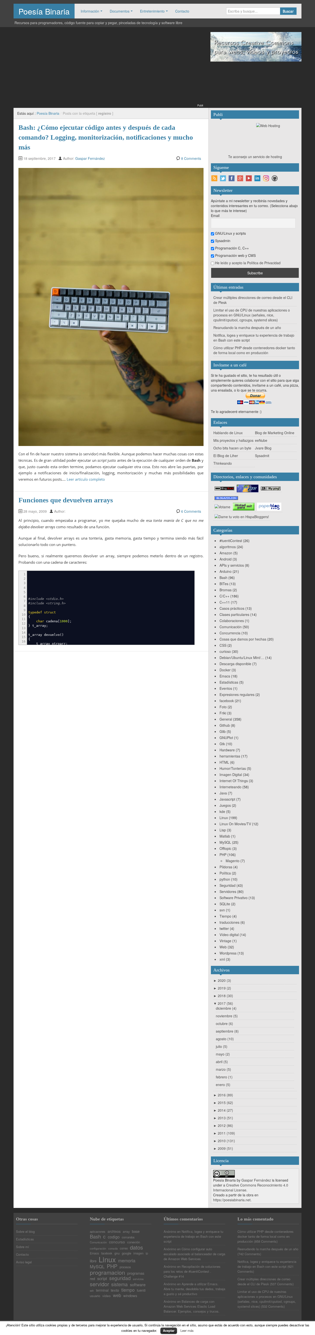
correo (124, 1248)
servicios (138, 1279)
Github (225, 725)
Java (223, 793)
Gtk (222, 743)
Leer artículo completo (86, 479)
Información (90, 11)
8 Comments (191, 158)
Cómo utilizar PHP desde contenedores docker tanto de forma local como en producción (254, 350)
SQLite (225, 903)
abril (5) (222, 1061)
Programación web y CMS (235, 255)
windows (130, 1296)
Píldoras (226, 866)
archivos (114, 1231)
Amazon (226, 552)
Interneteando (230, 786)
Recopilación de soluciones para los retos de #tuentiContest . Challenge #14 (192, 1271)
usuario (95, 1295)
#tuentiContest (231, 540)
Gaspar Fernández (90, 158)
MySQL (225, 842)
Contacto (182, 11)
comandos (128, 1237)
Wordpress (228, 953)
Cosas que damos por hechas (243, 639)
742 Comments (249, 1254)
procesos (125, 1267)
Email (215, 215)
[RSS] (214, 178)
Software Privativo (234, 897)
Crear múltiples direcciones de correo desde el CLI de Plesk (263, 1281)
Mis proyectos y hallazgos (233, 440)
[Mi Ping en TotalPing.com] (271, 488)
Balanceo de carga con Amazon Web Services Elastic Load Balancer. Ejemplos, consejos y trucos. (192, 1306)
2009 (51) (223, 1148)
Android (226, 559)
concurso (117, 1242)
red (92, 1279)
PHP (223, 854)
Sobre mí (22, 1246)
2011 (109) (224, 1133)
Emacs (225, 676)
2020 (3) (222, 980)
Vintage (225, 940)
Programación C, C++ (231, 248)
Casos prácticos (232, 608)
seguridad (120, 1278)
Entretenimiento (152, 11)
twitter (224, 928)
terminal (102, 1290)
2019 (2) (222, 988)
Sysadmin (222, 240)
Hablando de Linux (228, 432)
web (117, 1295)
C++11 (225, 602)
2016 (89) (223, 1094)
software (137, 1285)
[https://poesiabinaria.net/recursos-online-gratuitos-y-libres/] (255, 46)
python (225, 879)
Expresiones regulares (237, 694)
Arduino (226, 571)
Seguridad (228, 885)
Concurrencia (230, 632)
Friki (223, 712)
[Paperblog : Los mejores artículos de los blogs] (269, 506)
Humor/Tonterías (233, 768)
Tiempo (225, 916)
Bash (223, 577)
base (136, 1231)
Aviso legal (24, 1262)
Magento (232, 860)
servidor (99, 1284)
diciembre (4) (226, 1008)
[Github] (275, 178)
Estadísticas (229, 682)
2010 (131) (224, 1140)
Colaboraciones (232, 620)
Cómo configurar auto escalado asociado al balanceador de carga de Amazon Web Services (194, 1254)
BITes (224, 583)
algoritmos (228, 546)
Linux (224, 817)
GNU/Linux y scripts (230, 233)
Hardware (227, 749)
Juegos (225, 805)
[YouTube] (249, 178)
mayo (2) (223, 1054)
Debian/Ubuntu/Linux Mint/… (242, 657)
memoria (126, 1260)
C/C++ (224, 595)
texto (115, 1290)
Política (225, 873)
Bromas (226, 589)
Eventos (226, 688)
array (126, 1231)
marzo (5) (223, 1069)
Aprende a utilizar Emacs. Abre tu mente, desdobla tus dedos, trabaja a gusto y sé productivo (194, 1289)
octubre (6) (224, 1023)
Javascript (227, 799)
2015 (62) (223, 1102)
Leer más (187, 1330)
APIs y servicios (232, 565)
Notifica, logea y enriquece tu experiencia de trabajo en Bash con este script (193, 1236)
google (126, 1253)
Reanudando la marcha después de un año (247, 327)
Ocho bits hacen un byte (232, 447)
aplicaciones (97, 1231)
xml (222, 959)
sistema (119, 1284)
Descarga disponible (235, 663)
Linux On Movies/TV (235, 823)
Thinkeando (222, 463)
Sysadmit (262, 455)
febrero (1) (224, 1076)
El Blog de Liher (225, 455)
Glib (223, 731)
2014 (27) (223, 1110)
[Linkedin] (257, 178)
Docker (225, 669)
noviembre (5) (227, 1015)
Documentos (119, 11)
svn (222, 909)
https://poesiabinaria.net (232, 1199)
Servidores (228, 891)
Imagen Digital (231, 774)
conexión (133, 1242)
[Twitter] (223, 178)
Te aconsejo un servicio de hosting (255, 156)
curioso (225, 651)
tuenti (141, 1290)
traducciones (229, 922)
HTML (224, 762)
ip (147, 1253)
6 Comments (191, 511)
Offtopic (225, 848)
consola (113, 1248)
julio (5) (221, 1046)
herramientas (230, 756)
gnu (117, 1253)
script (102, 1278)
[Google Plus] (240, 178)
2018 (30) (223, 995)
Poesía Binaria (44, 11)
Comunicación (231, 626)
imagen (138, 1253)
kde (222, 811)
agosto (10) (225, 1038)
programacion (107, 1272)
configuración (98, 1248)
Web (223, 946)
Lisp (223, 829)
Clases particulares (234, 614)
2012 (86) (223, 1125)
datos (136, 1247)
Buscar (288, 11)
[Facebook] (232, 178)
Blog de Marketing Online (274, 432)
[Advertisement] (108, 68)
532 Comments (273, 1306)
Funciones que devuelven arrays (65, 500)
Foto (223, 706)
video (106, 1296)
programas (135, 1273)
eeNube (261, 440)
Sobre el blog (25, 1231)
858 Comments (266, 1241)
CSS (223, 645)
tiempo (128, 1289)
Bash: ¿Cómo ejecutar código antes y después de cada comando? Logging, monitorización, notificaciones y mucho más (105, 137)
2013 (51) (223, 1117)
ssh (92, 1290)
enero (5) (223, 1084)
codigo (114, 1237)
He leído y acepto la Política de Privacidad (248, 262)
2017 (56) (223, 1003)
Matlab (225, 836)
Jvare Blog (263, 447)
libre (93, 1261)
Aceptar (168, 1330)
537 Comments (282, 1284)
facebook (227, 700)
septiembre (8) (227, 1031)
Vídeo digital (229, 934)
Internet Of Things (234, 780)
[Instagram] (266, 178)
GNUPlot (226, 737)
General (226, 719)
